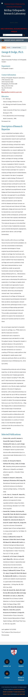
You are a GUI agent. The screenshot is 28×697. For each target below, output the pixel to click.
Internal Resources (14, 29)
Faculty (8, 47)
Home (3, 47)
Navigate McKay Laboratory (14, 40)
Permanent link (6, 121)
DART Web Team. (21, 694)
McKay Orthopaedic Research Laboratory (15, 12)
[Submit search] (24, 35)
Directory (4, 29)
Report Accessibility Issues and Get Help (14, 692)
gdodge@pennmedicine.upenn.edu (12, 92)
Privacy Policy (7, 694)
